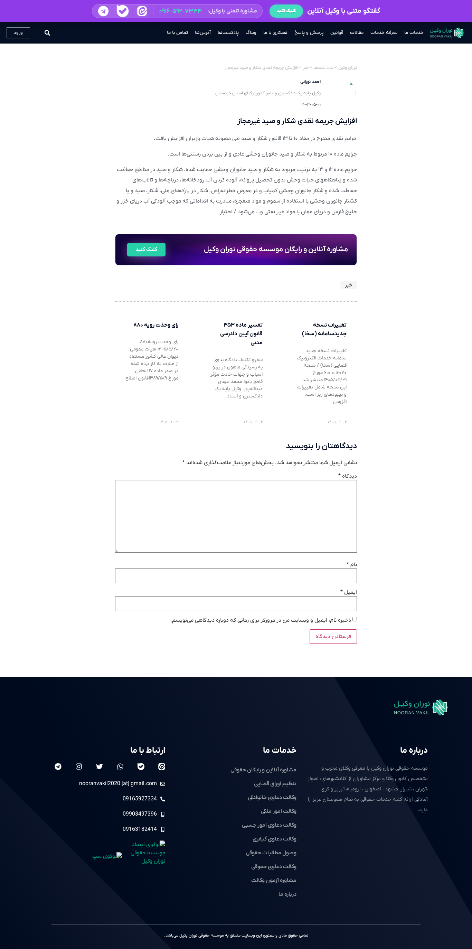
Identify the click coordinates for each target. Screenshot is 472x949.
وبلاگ (251, 32)
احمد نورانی (310, 82)
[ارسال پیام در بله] (122, 11)
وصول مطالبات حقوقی (271, 852)
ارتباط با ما (147, 750)
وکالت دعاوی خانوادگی (272, 797)
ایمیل (348, 592)
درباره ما (414, 750)
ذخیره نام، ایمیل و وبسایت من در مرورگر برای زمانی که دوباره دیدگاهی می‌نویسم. (260, 620)
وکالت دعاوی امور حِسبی (269, 825)
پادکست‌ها (228, 32)
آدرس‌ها (203, 32)
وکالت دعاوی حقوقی (273, 866)
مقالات (357, 32)
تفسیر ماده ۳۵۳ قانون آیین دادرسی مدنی (241, 334)
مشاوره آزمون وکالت (273, 880)
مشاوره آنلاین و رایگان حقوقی (263, 770)
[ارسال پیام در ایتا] (141, 10)
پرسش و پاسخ (308, 32)
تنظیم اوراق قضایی (275, 783)
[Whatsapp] (120, 766)
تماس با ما (177, 32)
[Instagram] (78, 766)
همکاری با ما (275, 32)
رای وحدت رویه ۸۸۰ (155, 325)
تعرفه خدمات (383, 32)
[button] (177, 11)
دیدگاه (347, 476)
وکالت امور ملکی (278, 811)
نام (352, 564)
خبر (348, 285)
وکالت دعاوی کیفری (274, 839)
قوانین (336, 32)
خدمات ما (414, 32)
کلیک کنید (286, 11)
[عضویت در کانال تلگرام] (103, 10)
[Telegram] (58, 766)
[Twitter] (99, 766)
